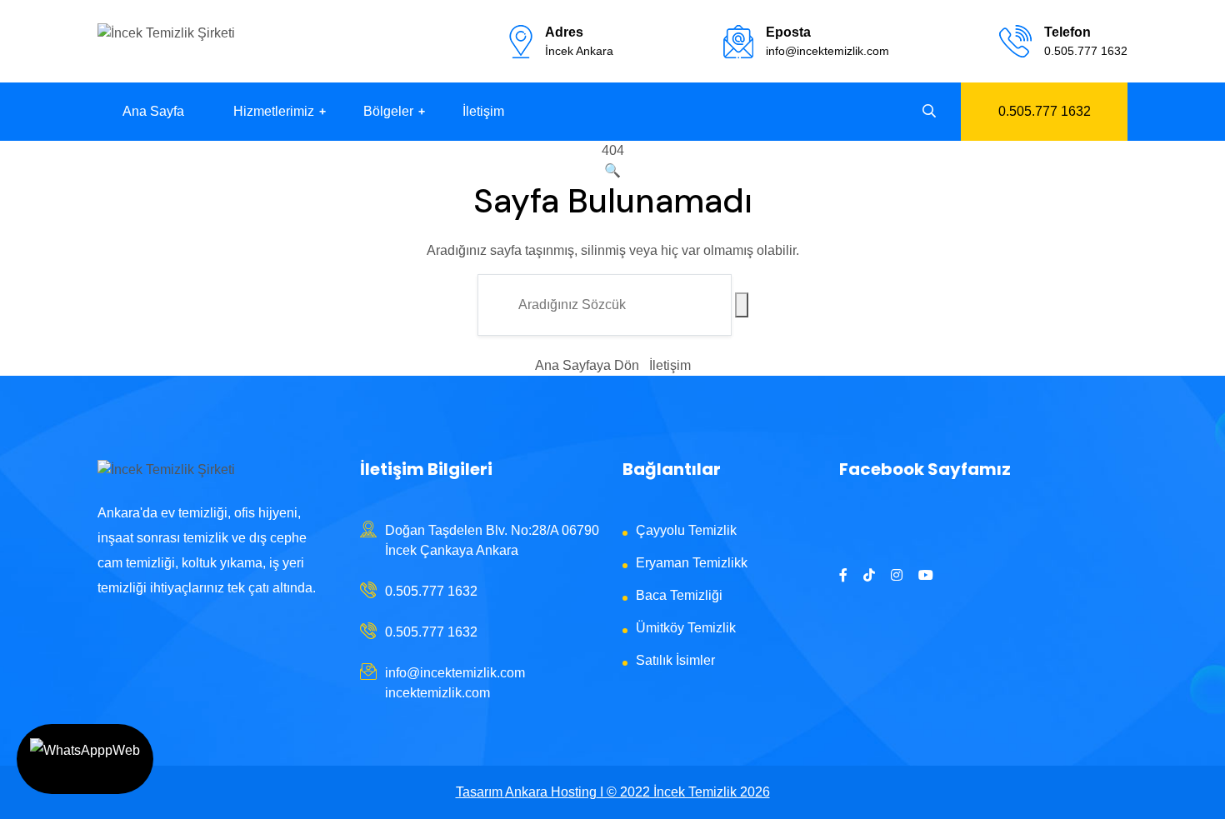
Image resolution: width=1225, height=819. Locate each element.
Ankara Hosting (551, 792)
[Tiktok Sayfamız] (869, 575)
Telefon (1067, 32)
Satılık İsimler (675, 660)
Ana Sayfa (153, 111)
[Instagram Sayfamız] (896, 575)
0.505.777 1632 (1086, 50)
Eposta (788, 32)
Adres (564, 32)
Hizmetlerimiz (273, 111)
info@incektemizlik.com (827, 50)
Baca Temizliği (679, 595)
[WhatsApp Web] (85, 759)
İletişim (483, 111)
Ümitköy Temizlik (686, 628)
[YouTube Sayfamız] (925, 575)
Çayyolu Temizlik (686, 530)
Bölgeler (388, 111)
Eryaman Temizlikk (692, 563)
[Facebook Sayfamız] (843, 575)
